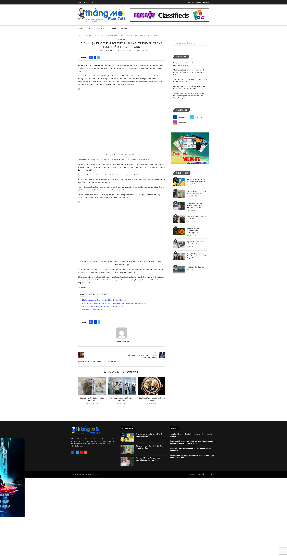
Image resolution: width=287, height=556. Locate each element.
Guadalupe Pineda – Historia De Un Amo (196, 217)
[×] (143, 517)
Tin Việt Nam (99, 35)
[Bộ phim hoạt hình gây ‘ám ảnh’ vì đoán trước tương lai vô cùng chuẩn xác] (179, 182)
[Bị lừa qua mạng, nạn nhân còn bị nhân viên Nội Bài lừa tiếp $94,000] (122, 386)
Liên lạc (124, 28)
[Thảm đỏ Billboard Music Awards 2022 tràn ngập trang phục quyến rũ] (179, 206)
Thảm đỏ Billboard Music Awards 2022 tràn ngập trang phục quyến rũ (195, 205)
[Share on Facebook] (95, 57)
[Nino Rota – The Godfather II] (179, 269)
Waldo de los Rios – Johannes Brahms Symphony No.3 (193, 231)
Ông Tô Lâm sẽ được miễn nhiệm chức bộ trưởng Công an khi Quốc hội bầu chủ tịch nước (114, 303)
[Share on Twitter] (98, 57)
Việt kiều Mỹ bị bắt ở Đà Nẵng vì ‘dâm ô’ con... (195, 243)
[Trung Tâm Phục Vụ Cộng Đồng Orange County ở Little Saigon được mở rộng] (179, 256)
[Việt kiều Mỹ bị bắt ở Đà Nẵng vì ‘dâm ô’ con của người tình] (179, 244)
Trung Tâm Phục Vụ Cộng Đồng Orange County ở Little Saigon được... (197, 256)
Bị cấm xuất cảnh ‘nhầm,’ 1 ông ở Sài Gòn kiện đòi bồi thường (104, 300)
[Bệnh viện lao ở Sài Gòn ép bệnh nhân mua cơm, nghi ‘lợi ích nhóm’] (92, 386)
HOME (80, 28)
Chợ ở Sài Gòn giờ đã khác (92, 309)
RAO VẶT (199, 2)
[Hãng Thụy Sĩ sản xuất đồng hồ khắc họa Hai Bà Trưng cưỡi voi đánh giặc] (151, 386)
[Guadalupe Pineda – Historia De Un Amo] (179, 219)
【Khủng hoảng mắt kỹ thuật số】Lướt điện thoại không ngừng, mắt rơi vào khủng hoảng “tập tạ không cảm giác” (189, 96)
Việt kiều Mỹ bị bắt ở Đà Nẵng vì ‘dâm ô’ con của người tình (103, 306)
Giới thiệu (191, 2)
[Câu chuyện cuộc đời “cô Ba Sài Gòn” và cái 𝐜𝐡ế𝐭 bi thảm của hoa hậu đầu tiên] (179, 194)
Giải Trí (113, 28)
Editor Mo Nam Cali (112, 50)
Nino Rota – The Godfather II (196, 267)
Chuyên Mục (101, 28)
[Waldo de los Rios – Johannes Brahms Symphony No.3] (179, 231)
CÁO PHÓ (206, 2)
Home (80, 35)
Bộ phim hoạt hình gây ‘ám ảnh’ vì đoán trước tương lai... (197, 180)
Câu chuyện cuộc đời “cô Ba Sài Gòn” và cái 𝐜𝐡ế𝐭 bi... (196, 192)
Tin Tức (88, 28)
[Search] (208, 28)
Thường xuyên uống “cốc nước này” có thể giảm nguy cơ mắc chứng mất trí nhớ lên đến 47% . (189, 72)
